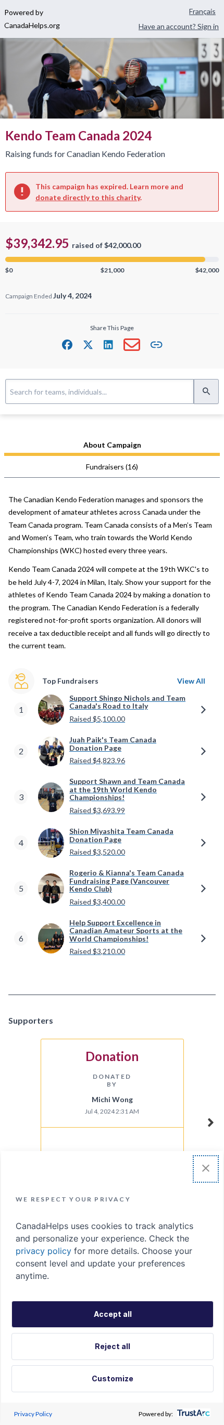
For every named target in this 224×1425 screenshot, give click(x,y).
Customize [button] (112, 1378)
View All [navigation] (191, 680)
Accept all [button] (113, 1314)
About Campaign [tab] (112, 444)
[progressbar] (112, 259)
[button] (67, 344)
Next (210, 1121)
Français (202, 11)
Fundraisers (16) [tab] (112, 466)
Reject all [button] (112, 1346)
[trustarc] (192, 1413)
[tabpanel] (112, 733)
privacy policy (43, 1251)
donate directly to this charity (87, 197)
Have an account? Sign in (179, 26)
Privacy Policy (33, 1414)
